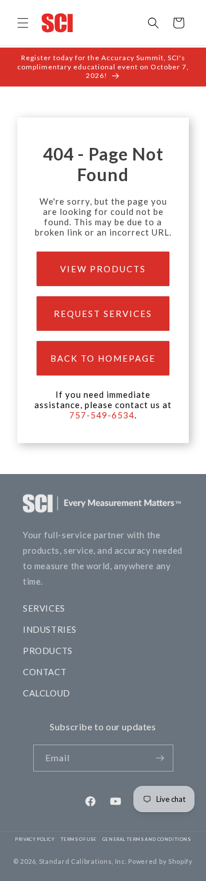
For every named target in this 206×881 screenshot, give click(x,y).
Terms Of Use (79, 839)
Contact (44, 672)
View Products (103, 269)
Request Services (103, 313)
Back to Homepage (103, 358)
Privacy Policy (34, 839)
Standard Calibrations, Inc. (83, 861)
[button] (22, 23)
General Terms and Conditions (146, 839)
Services (44, 608)
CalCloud (46, 693)
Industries (50, 629)
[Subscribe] (160, 758)
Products (48, 650)
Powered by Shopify (160, 861)
